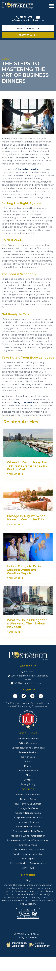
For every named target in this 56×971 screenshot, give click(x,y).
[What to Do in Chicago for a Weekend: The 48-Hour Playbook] (28, 600)
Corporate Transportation (28, 817)
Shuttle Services (28, 845)
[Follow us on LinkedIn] (41, 696)
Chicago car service (24, 402)
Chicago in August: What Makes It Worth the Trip (26, 517)
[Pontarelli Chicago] (17, 6)
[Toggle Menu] (51, 6)
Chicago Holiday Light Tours (28, 831)
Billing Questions (28, 743)
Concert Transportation (28, 813)
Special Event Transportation (28, 849)
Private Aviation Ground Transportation (28, 840)
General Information (28, 738)
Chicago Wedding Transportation (28, 863)
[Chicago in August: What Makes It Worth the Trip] (28, 496)
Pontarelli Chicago (31, 934)
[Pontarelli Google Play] (39, 944)
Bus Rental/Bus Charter (28, 803)
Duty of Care (28, 757)
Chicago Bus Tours (28, 808)
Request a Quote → (28, 28)
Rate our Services (28, 752)
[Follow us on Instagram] (32, 696)
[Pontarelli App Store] (16, 944)
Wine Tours (28, 867)
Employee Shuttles (28, 822)
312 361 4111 (26, 17)
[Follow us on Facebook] (15, 696)
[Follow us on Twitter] (24, 696)
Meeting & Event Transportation (28, 835)
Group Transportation (28, 826)
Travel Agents (28, 858)
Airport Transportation (28, 794)
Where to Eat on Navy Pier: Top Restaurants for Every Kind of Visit (27, 466)
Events (28, 761)
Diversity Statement (28, 770)
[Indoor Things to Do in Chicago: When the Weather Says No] (28, 546)
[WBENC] (28, 913)
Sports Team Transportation (28, 854)
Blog (28, 775)
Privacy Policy (28, 784)
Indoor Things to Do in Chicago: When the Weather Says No (24, 570)
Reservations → (28, 35)
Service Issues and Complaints (28, 747)
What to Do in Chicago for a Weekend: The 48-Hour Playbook (27, 623)
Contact (28, 779)
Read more (15, 473)
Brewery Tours (28, 799)
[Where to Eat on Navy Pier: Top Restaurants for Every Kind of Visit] (28, 442)
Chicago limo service (27, 169)
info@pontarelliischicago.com (28, 20)
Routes (28, 766)
